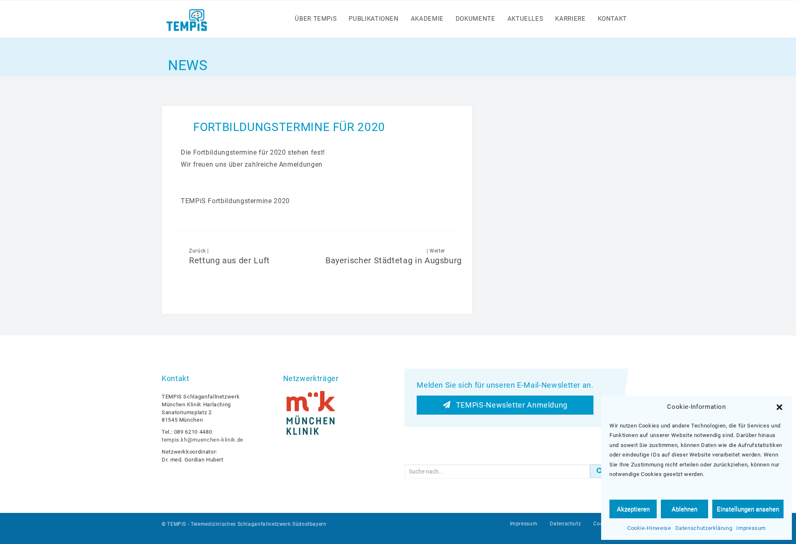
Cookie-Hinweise (649, 528)
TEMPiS (176, 524)
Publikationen (373, 18)
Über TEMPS (316, 18)
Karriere (570, 18)
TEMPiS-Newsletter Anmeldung (509, 405)
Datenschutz (565, 524)
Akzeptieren (633, 509)
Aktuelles (525, 18)
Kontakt (612, 18)
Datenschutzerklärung (704, 528)
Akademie (427, 18)
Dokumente (475, 18)
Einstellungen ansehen (748, 509)
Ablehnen (684, 509)
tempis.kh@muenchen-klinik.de (202, 440)
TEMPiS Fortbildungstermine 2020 (235, 201)
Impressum (751, 528)
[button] (779, 407)
